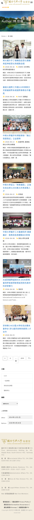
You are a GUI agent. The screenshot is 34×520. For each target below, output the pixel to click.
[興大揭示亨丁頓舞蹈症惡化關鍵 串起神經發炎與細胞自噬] (17, 49)
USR (5, 376)
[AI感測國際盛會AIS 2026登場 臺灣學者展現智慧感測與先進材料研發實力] (17, 268)
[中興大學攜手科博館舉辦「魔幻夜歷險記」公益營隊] (17, 124)
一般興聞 (7, 381)
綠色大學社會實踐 (9, 144)
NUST (20, 97)
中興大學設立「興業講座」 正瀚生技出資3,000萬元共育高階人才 (17, 188)
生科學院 (27, 67)
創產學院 (21, 142)
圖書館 (27, 142)
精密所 (21, 289)
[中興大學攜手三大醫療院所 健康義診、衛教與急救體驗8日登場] (17, 221)
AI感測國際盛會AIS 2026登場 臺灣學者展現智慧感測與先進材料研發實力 (17, 283)
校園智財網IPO (24, 507)
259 (22, 358)
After (3, 417)
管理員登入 (6, 502)
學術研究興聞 (8, 385)
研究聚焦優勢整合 (9, 69)
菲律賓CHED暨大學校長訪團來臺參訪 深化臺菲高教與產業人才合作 (17, 329)
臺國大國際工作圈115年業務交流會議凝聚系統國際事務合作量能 (17, 90)
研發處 (20, 194)
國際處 (25, 97)
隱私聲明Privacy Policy (21, 502)
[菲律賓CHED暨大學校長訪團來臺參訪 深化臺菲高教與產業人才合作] (17, 314)
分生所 (20, 67)
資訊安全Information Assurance (16, 505)
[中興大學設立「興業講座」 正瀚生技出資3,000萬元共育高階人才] (17, 172)
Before (3, 423)
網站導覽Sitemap (10, 507)
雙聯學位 (7, 390)
